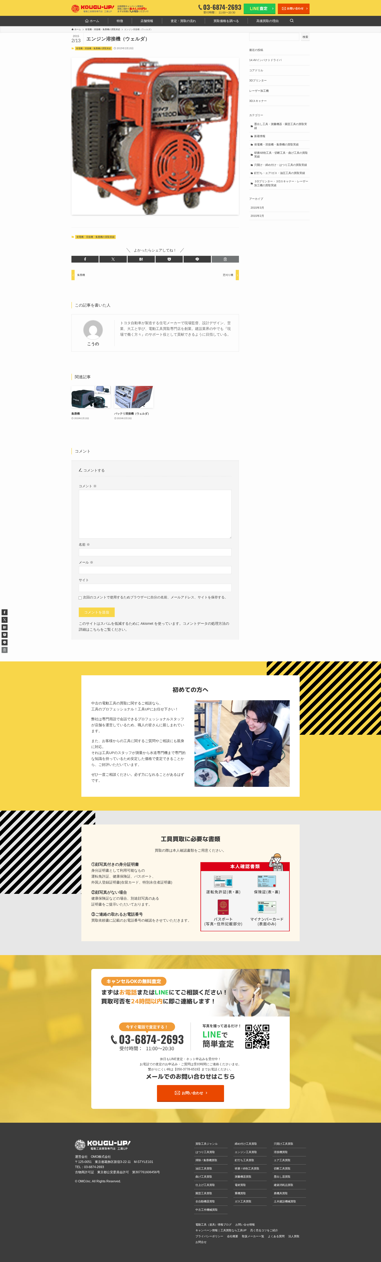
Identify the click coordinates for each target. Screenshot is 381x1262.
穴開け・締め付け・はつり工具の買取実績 (280, 164)
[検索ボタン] (291, 21)
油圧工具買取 (203, 1168)
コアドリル (256, 70)
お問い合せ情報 (245, 1224)
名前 (84, 544)
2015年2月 (257, 215)
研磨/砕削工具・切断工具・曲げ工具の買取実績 (281, 154)
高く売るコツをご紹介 (264, 1230)
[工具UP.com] (93, 9)
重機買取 (240, 1193)
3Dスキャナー (258, 100)
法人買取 (293, 1236)
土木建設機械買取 (285, 1201)
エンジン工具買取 (246, 1152)
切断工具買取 (282, 1168)
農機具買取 (281, 1193)
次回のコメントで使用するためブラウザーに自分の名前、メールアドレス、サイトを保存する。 (155, 597)
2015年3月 (257, 207)
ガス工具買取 (243, 1201)
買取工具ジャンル (206, 1143)
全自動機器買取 (205, 1201)
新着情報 (259, 136)
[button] (85, 259)
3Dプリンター (258, 80)
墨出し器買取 (282, 1176)
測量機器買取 (243, 1176)
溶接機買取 (281, 1152)
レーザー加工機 (259, 90)
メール (86, 562)
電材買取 (240, 1185)
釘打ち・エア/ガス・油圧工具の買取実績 (279, 173)
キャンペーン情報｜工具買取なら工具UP (220, 1230)
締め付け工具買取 (246, 1143)
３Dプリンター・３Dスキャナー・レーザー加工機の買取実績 (281, 183)
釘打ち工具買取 (244, 1160)
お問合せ (201, 1242)
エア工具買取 (282, 1160)
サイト (84, 580)
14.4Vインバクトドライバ (265, 60)
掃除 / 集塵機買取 (206, 1160)
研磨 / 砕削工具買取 (247, 1168)
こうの (93, 344)
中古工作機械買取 (206, 1209)
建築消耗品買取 (283, 1185)
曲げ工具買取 (203, 1176)
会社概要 (232, 1236)
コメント (88, 486)
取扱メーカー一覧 (253, 1236)
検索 (305, 36)
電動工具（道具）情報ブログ (213, 1224)
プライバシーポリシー (209, 1236)
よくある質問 (276, 1236)
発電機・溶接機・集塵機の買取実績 (93, 48)
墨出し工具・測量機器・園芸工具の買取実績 (280, 126)
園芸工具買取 (203, 1193)
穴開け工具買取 (283, 1143)
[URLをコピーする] (225, 259)
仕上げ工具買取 (205, 1185)
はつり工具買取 (205, 1152)
